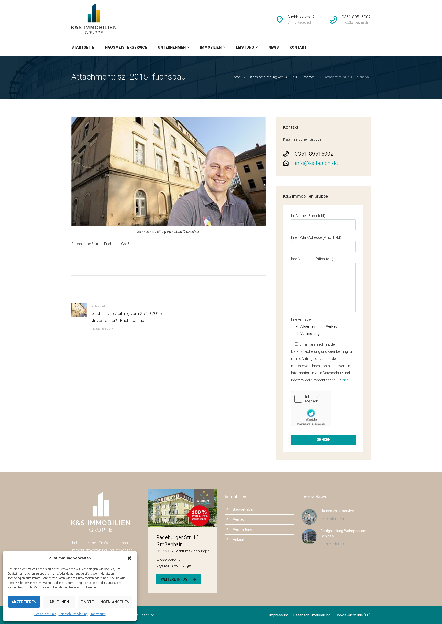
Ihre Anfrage (301, 319)
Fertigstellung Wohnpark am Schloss (344, 533)
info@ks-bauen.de (316, 163)
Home (236, 77)
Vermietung (242, 529)
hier (345, 380)
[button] (129, 558)
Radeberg (167, 544)
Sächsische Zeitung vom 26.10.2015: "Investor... (282, 77)
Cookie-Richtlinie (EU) (353, 615)
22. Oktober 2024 (332, 519)
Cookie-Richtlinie (45, 614)
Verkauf (239, 519)
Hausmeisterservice (337, 511)
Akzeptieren (24, 602)
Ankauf (239, 539)
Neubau (162, 551)
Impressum (98, 614)
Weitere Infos (174, 579)
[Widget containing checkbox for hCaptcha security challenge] (311, 408)
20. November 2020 (334, 544)
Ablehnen (59, 602)
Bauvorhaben (244, 509)
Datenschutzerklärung (73, 614)
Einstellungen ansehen (105, 602)
